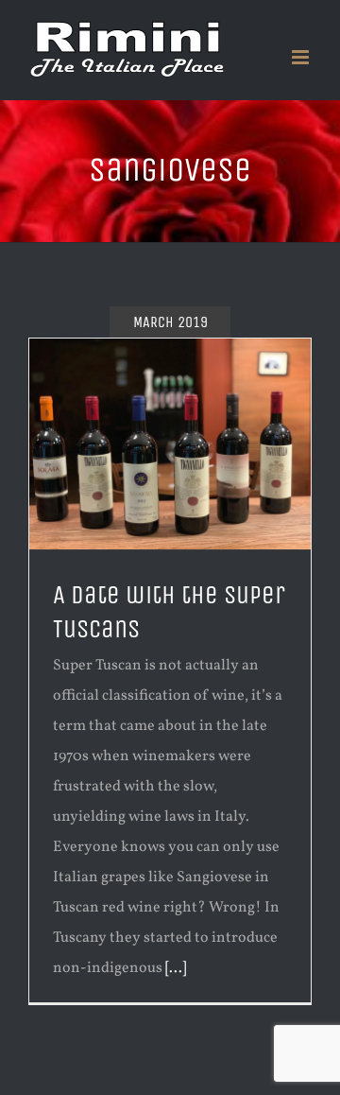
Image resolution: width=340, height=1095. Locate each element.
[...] (175, 968)
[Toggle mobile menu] (302, 57)
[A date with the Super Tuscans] (170, 444)
